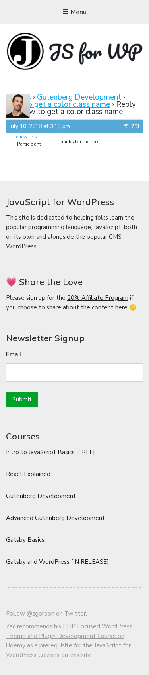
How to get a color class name (58, 104)
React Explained (28, 474)
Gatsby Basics (25, 540)
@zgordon (40, 614)
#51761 (131, 126)
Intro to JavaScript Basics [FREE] (50, 452)
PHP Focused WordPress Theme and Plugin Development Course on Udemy (69, 635)
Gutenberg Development (79, 97)
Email (13, 354)
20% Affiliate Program (97, 298)
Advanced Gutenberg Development (55, 518)
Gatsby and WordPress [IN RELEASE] (57, 562)
